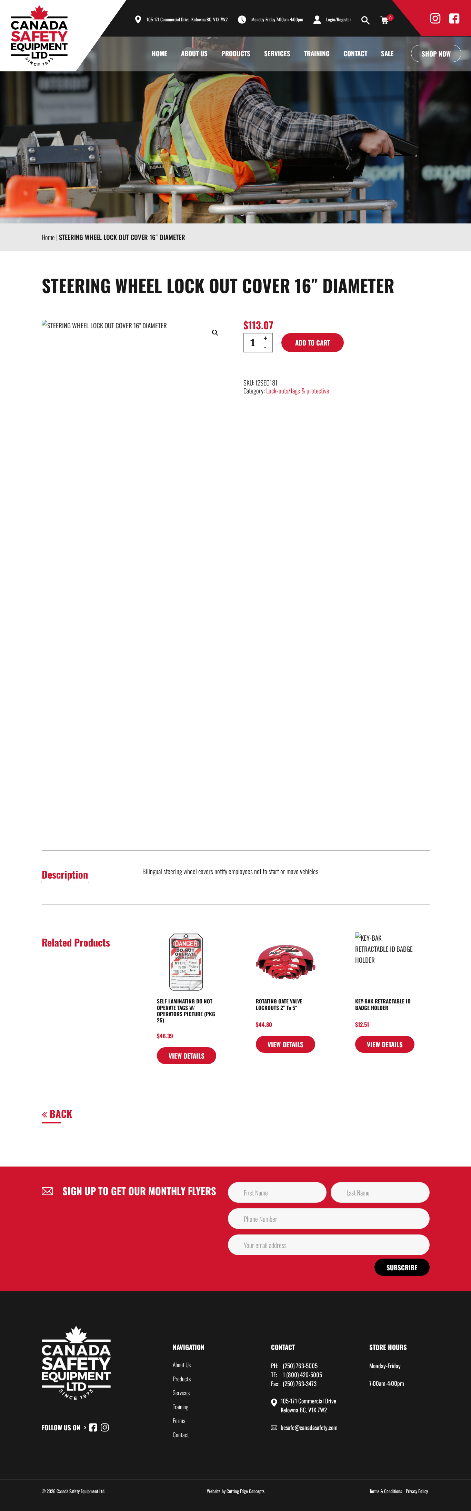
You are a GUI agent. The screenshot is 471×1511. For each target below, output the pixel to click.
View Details (186, 1055)
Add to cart (312, 342)
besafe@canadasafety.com (309, 1427)
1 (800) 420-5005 (302, 1374)
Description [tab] (65, 874)
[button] (215, 333)
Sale (387, 53)
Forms (179, 1420)
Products (235, 53)
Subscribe (402, 1267)
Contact (355, 53)
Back (59, 1113)
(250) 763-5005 (300, 1365)
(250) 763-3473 (300, 1383)
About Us (194, 53)
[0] (384, 19)
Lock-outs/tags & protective (297, 390)
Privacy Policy (417, 1491)
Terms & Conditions (386, 1491)
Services (277, 53)
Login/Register (338, 19)
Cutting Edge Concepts (245, 1491)
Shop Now (436, 53)
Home (159, 53)
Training (317, 53)
